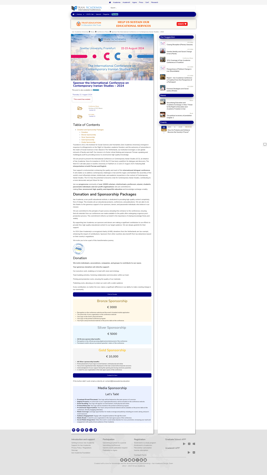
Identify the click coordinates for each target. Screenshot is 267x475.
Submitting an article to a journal (114, 443)
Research (154, 2)
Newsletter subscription (143, 448)
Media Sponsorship (88, 142)
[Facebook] (121, 460)
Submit (98, 14)
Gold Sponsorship (87, 140)
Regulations (87, 448)
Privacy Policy (76, 448)
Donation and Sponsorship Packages (90, 130)
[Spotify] (141, 460)
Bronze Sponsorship (88, 135)
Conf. (147, 2)
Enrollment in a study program (145, 443)
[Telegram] (133, 460)
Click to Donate (112, 294)
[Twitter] (125, 460)
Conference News (103, 32)
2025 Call (90, 14)
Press (141, 2)
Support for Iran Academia (81, 445)
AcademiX (126, 2)
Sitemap (74, 450)
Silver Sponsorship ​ (88, 137)
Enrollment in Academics (143, 445)
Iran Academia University (80, 32)
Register (106, 14)
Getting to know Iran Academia (82, 443)
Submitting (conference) (111, 445)
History (79, 14)
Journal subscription (141, 450)
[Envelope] (145, 460)
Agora (134, 2)
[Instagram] (137, 460)
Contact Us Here (112, 375)
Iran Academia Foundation (80, 453)
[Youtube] (129, 460)
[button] (73, 430)
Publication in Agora (110, 450)
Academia (116, 2)
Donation (84, 132)
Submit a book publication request (115, 448)
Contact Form (140, 455)
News (92, 32)
